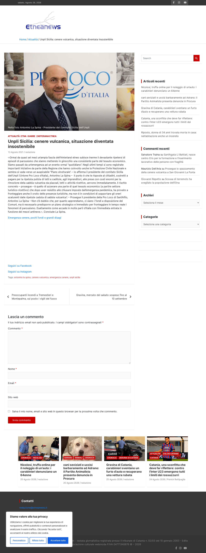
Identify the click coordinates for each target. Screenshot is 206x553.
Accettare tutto (58, 540)
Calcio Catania (171, 454)
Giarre (31, 136)
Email (12, 383)
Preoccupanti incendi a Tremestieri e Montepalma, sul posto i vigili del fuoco (34, 296)
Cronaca (26, 458)
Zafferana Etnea (46, 136)
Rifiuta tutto (38, 540)
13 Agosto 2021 (15, 152)
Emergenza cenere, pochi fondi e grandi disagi (34, 217)
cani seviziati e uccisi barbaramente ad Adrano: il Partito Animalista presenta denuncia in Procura (81, 471)
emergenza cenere (59, 277)
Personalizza (19, 540)
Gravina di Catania (128, 458)
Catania (154, 458)
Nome (12, 368)
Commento (15, 328)
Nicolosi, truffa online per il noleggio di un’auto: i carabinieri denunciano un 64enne (38, 470)
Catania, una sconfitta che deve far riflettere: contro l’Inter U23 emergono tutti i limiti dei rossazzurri (166, 122)
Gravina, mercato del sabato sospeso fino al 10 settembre (101, 296)
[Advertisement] (69, 243)
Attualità (14, 136)
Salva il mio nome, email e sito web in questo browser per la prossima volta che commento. (64, 411)
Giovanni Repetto (151, 179)
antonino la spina (22, 277)
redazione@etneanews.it (33, 507)
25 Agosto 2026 (28, 479)
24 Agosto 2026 (157, 479)
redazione (30, 152)
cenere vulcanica (40, 277)
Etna (23, 136)
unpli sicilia (75, 277)
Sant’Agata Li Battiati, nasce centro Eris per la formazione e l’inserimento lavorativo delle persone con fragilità (168, 158)
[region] (39, 529)
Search (196, 58)
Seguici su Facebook (20, 265)
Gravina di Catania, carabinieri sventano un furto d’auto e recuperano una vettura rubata (124, 470)
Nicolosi (37, 458)
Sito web (13, 397)
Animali (78, 458)
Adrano (68, 458)
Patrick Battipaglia (176, 479)
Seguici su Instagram (20, 271)
